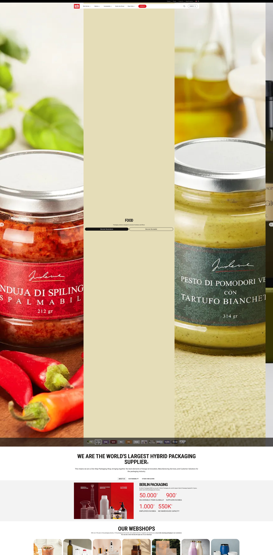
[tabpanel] (136, 500)
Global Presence (189, 1)
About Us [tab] (122, 479)
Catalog (142, 6)
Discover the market (159, 229)
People (174, 1)
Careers (169, 1)
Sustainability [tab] (133, 479)
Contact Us (180, 1)
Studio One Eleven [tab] (148, 479)
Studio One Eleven (119, 6)
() (197, 1)
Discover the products (114, 229)
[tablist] (136, 478)
